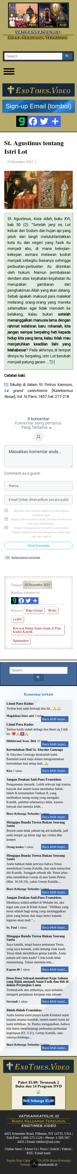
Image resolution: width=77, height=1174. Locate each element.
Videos (66, 1149)
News (44, 1149)
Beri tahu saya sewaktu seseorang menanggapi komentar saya (41, 513)
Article (54, 1149)
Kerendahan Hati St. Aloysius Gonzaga (34, 749)
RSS (30, 1153)
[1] (53, 362)
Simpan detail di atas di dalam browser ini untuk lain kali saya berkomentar (41, 521)
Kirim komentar (39, 546)
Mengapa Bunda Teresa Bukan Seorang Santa (35, 824)
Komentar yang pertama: (38, 423)
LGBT (17, 619)
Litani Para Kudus (20, 703)
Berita (52, 610)
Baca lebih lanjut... (54, 719)
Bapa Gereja (34, 610)
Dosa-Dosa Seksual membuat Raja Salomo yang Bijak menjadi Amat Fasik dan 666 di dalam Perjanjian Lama (37, 981)
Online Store (13, 1149)
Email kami (42, 1153)
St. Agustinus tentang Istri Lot (34, 147)
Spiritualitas (21, 640)
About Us (30, 1149)
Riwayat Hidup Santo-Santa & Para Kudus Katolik (37, 630)
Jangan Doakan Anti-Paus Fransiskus (33, 779)
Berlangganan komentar (25, 557)
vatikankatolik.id (46, 1164)
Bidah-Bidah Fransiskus (24, 1010)
